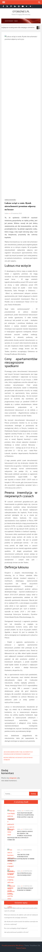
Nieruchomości (10, 199)
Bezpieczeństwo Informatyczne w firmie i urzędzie (18, 758)
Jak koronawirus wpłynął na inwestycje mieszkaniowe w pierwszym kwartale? (18, 753)
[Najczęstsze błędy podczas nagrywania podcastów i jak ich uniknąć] (11, 820)
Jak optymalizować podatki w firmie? (16, 932)
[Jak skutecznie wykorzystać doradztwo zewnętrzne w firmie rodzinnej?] (33, 27)
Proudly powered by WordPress (12, 945)
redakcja (19, 810)
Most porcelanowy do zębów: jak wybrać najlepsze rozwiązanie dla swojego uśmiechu (20, 836)
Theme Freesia (21, 948)
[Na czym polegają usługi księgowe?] (11, 872)
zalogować (13, 778)
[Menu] (3, 2)
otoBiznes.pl (21, 11)
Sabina (7, 213)
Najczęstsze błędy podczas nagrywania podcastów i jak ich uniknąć (20, 909)
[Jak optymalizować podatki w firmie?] (11, 890)
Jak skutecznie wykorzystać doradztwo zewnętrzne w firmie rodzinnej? (21, 923)
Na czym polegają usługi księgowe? (15, 928)
